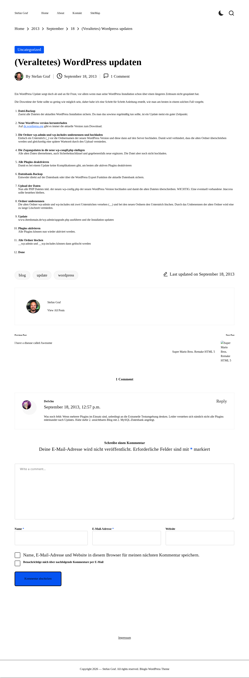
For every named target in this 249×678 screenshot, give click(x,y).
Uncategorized (29, 49)
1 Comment (120, 76)
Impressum (124, 637)
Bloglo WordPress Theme (154, 669)
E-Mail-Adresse (103, 528)
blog (22, 275)
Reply (221, 401)
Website (170, 528)
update (42, 275)
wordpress (66, 275)
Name (19, 528)
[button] (56, 310)
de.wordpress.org (33, 126)
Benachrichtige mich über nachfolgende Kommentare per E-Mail (63, 562)
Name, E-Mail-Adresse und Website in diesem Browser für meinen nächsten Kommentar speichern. (111, 555)
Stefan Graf (21, 13)
